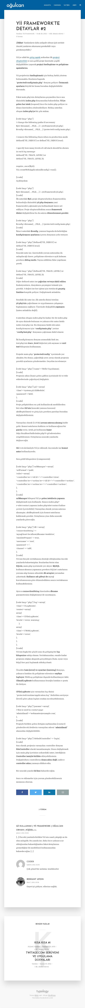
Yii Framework (28, 34)
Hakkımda (57, 5)
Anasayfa (47, 5)
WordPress (52, 995)
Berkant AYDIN (35, 879)
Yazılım (19, 34)
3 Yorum (19, 36)
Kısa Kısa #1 (42, 942)
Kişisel (30, 946)
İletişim (67, 5)
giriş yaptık (35, 57)
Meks (36, 995)
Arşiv (74, 5)
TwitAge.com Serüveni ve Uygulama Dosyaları (42, 956)
